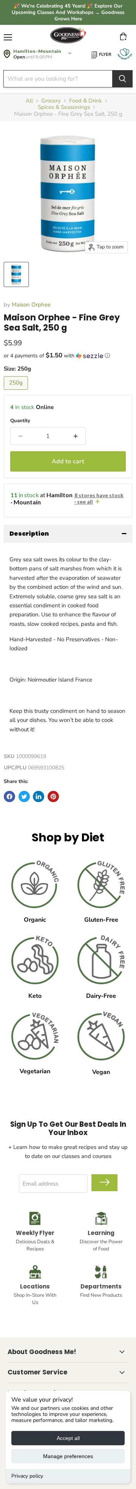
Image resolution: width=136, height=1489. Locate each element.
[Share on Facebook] (9, 796)
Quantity (20, 421)
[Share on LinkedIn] (38, 796)
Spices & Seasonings (64, 107)
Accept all (68, 1438)
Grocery (51, 101)
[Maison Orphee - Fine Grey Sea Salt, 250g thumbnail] (16, 274)
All (29, 101)
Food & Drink (85, 101)
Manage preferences (68, 1456)
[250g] (17, 391)
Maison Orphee (31, 304)
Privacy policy (27, 1476)
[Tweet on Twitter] (24, 796)
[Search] (122, 78)
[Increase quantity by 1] (75, 436)
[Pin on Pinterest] (53, 796)
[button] (68, 355)
